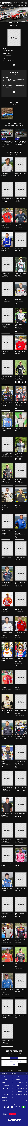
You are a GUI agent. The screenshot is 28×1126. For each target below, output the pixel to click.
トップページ (3, 1070)
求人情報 (17, 1085)
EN (20, 2)
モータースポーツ (11, 1070)
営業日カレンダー (19, 1091)
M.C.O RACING (11, 60)
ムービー (3, 1091)
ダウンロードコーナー (20, 1088)
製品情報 (14, 1073)
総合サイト (4, 1073)
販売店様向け (4, 1100)
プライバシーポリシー (6, 1094)
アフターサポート (19, 1082)
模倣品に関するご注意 (20, 1094)
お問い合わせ (4, 1097)
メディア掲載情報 (5, 1085)
